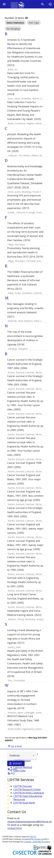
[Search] (42, 4)
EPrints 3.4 (38, 839)
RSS (11, 773)
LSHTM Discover (22, 786)
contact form (14, 828)
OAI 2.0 (33, 836)
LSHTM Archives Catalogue (28, 792)
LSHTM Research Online (27, 789)
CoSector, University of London (37, 841)
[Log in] (49, 4)
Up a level (14, 746)
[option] (15, 22)
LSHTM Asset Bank (24, 802)
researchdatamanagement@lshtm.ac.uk (29, 821)
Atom (12, 769)
